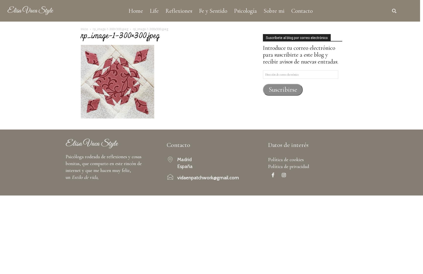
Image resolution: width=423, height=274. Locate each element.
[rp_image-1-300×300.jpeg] (117, 116)
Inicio (84, 29)
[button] (394, 11)
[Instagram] (284, 176)
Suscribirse (283, 90)
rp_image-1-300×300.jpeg (110, 29)
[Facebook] (273, 176)
